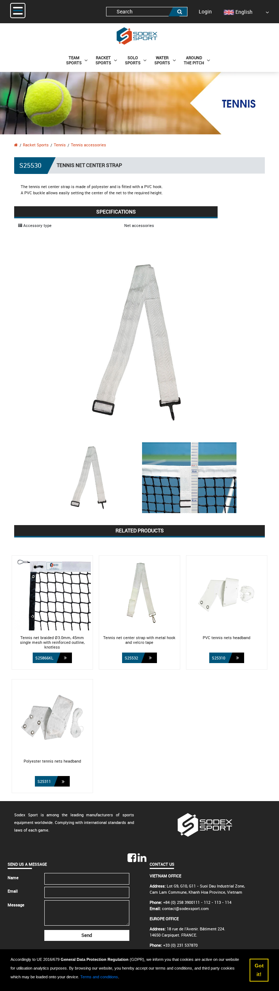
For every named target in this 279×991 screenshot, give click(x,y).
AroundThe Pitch (194, 60)
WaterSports (162, 60)
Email (13, 891)
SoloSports (133, 60)
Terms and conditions (99, 977)
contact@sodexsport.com (185, 908)
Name (13, 877)
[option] (238, 11)
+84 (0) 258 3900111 (181, 902)
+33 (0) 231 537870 (180, 945)
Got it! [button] (259, 970)
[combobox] (146, 11)
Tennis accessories (88, 144)
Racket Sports (36, 144)
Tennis (60, 144)
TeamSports (74, 60)
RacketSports (103, 60)
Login (205, 11)
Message (16, 904)
